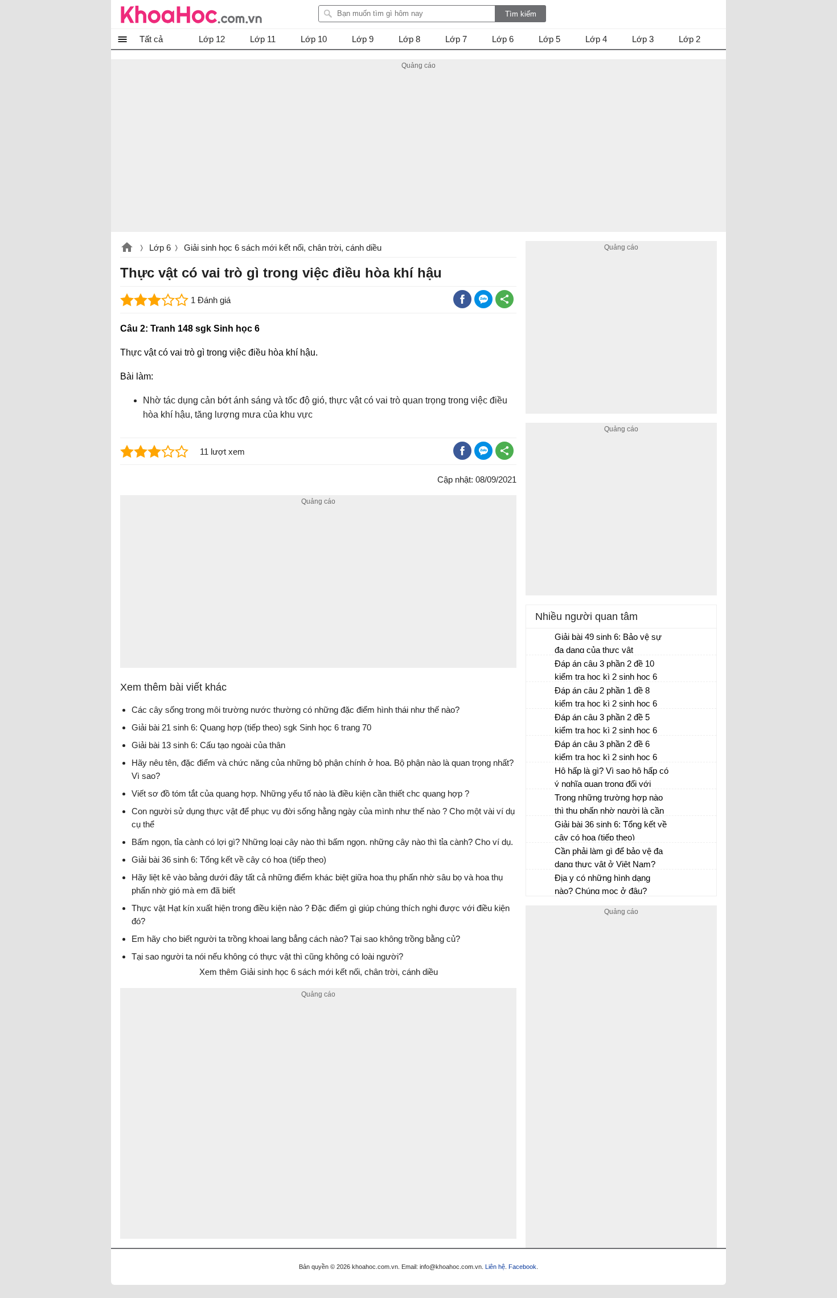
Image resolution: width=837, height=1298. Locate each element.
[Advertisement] (418, 152)
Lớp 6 (160, 247)
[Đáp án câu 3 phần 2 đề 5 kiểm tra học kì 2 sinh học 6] (541, 722)
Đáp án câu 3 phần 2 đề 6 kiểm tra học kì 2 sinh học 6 (606, 750)
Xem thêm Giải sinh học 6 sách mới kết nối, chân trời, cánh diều (318, 972)
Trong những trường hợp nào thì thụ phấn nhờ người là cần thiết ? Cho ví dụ (609, 805)
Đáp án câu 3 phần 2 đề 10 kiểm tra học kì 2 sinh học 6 (606, 670)
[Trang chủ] (191, 14)
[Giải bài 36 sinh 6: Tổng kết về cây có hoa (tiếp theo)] (541, 830)
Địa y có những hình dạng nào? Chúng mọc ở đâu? (602, 884)
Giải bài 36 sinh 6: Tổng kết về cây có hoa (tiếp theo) (611, 830)
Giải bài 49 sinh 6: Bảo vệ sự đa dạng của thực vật (608, 643)
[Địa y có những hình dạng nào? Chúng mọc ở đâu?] (541, 883)
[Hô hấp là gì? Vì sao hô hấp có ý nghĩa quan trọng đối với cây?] (541, 776)
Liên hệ (495, 1266)
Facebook (522, 1266)
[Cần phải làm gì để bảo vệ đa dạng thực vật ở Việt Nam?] (541, 856)
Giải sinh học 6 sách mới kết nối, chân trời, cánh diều (282, 247)
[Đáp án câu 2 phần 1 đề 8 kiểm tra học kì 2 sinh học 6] (541, 696)
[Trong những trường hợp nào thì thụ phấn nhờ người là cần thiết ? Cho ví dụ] (541, 803)
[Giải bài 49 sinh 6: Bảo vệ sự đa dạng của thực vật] (541, 642)
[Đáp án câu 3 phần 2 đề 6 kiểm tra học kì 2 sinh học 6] (541, 749)
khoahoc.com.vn (127, 248)
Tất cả (151, 39)
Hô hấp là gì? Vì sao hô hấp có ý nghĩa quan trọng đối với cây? (611, 778)
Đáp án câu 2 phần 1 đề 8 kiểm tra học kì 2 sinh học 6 (606, 696)
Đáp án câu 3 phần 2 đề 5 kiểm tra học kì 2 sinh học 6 (606, 723)
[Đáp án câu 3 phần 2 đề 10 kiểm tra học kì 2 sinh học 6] (541, 669)
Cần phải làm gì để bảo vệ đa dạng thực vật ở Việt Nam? (609, 857)
